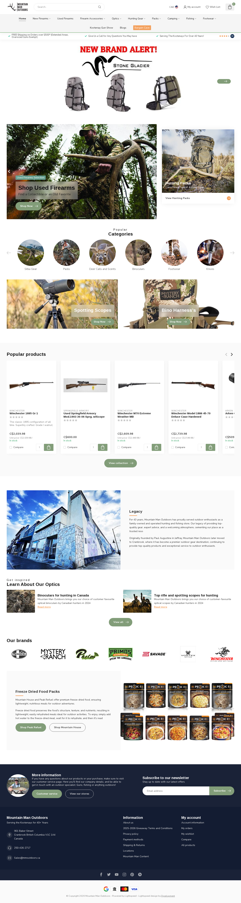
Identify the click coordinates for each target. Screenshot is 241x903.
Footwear (208, 18)
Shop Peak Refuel (30, 727)
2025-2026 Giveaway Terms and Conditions (148, 828)
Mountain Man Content (136, 856)
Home (22, 18)
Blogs (123, 27)
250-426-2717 (22, 847)
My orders (186, 828)
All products (188, 845)
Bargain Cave (142, 27)
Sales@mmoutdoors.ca (27, 858)
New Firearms (40, 18)
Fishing (190, 18)
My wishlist (187, 834)
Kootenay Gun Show (101, 27)
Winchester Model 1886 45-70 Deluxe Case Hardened (190, 415)
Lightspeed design (148, 895)
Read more (44, 607)
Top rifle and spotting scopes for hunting (186, 595)
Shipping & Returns (134, 845)
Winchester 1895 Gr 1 (24, 413)
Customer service (47, 793)
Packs (155, 18)
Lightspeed (131, 895)
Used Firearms (65, 18)
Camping (172, 18)
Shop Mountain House (67, 727)
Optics (115, 18)
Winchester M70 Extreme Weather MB (134, 415)
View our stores (79, 793)
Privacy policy (130, 834)
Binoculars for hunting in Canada (63, 595)
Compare (18, 447)
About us (128, 822)
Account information (192, 822)
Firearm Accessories (91, 18)
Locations (128, 850)
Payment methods (133, 839)
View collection (118, 463)
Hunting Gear (135, 18)
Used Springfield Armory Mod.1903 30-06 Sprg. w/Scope (84, 415)
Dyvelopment (168, 895)
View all (118, 622)
